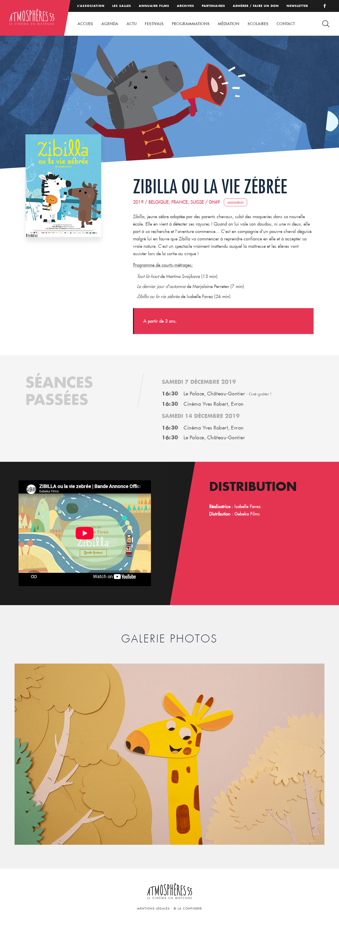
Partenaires (213, 6)
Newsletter (297, 6)
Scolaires (258, 23)
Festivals (154, 23)
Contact (286, 23)
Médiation (228, 23)
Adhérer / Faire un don (256, 6)
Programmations (191, 23)
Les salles (121, 6)
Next (322, 752)
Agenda (109, 23)
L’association (91, 6)
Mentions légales (153, 908)
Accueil (85, 23)
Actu (132, 23)
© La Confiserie (188, 908)
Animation (235, 202)
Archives (185, 6)
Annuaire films (154, 6)
